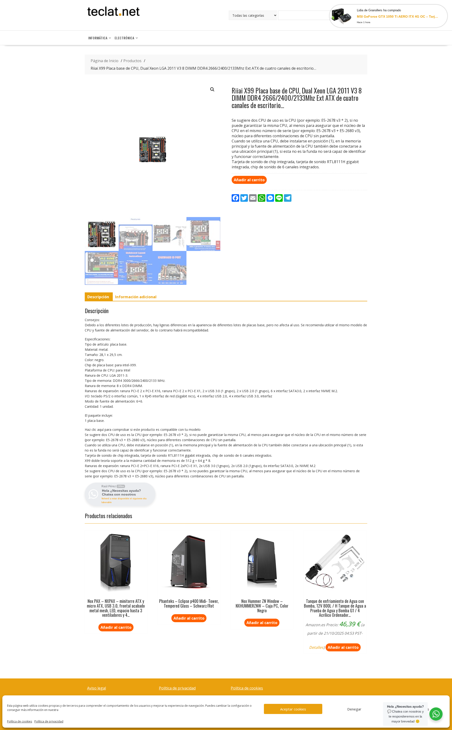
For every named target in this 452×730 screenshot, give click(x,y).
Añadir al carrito (249, 179)
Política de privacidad (48, 721)
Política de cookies (19, 721)
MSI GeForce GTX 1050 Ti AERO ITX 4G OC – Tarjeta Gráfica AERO (398, 16)
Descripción (98, 296)
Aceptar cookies (293, 709)
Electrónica (124, 37)
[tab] (98, 296)
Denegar (354, 709)
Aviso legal (96, 688)
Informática (98, 37)
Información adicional (136, 296)
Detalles (316, 647)
